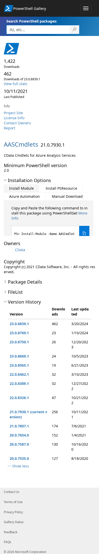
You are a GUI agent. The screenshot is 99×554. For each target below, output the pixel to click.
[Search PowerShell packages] (74, 29)
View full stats (15, 83)
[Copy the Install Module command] (84, 233)
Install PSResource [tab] (61, 188)
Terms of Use (13, 502)
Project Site (13, 112)
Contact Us (11, 492)
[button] (5, 180)
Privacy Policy (13, 512)
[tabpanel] (50, 223)
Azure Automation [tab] (24, 196)
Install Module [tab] (21, 188)
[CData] (9, 249)
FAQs (7, 542)
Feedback (10, 532)
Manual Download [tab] (67, 196)
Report (9, 128)
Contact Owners (17, 123)
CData (20, 249)
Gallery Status (14, 522)
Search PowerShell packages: (31, 21)
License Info (14, 117)
